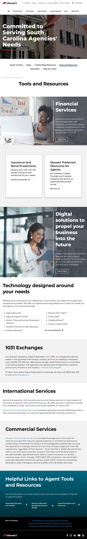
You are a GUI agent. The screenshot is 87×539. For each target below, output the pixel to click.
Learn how (61, 139)
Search (28, 3)
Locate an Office (52, 3)
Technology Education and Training (13, 504)
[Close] (51, 516)
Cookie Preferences (11, 534)
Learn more (62, 271)
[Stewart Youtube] (79, 536)
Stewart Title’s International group (19, 410)
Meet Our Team (49, 69)
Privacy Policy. (29, 530)
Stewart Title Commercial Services (21, 438)
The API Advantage (50, 367)
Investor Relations (55, 11)
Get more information (53, 330)
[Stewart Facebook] (67, 536)
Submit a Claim (64, 3)
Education (35, 69)
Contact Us (42, 3)
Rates (28, 65)
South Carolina (16, 65)
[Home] (9, 11)
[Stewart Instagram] (71, 536)
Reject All (33, 534)
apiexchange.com (20, 375)
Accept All (45, 534)
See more (53, 188)
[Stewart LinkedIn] (75, 536)
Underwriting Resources (45, 65)
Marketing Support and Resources (66, 504)
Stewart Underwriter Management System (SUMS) (39, 506)
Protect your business (19, 179)
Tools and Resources (68, 65)
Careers (34, 3)
